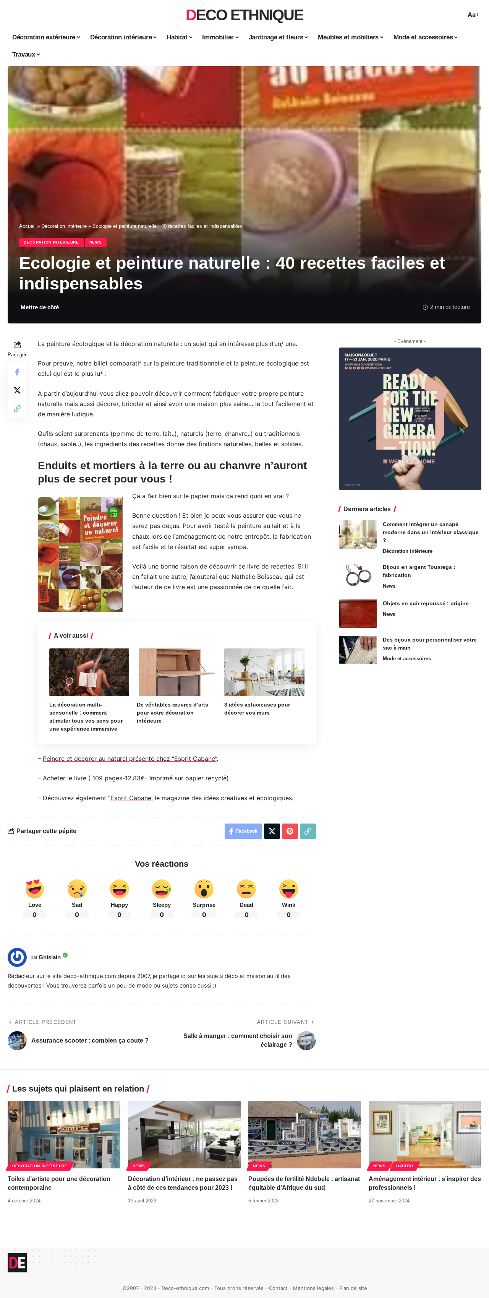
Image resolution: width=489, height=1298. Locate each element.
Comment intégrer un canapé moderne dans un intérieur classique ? (431, 532)
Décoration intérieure (64, 226)
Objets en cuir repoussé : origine (426, 603)
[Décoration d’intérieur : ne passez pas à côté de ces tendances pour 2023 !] (184, 1134)
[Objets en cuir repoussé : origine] (358, 613)
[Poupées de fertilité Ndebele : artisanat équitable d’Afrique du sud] (304, 1134)
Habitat (405, 1166)
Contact (278, 1288)
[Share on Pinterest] (290, 831)
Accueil (27, 226)
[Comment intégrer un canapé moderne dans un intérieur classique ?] (358, 534)
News (95, 242)
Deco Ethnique (244, 14)
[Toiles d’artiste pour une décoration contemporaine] (64, 1134)
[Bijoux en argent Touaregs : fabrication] (358, 577)
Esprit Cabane (130, 798)
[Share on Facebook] (17, 372)
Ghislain (50, 957)
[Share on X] (17, 390)
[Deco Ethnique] (17, 1262)
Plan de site (353, 1288)
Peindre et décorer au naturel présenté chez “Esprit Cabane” (130, 758)
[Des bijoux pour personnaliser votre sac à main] (358, 649)
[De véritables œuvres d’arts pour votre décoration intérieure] (177, 672)
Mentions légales (313, 1288)
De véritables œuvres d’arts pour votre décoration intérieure (172, 713)
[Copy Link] (17, 409)
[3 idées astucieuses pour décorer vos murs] (264, 672)
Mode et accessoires (407, 658)
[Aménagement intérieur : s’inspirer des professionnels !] (425, 1134)
